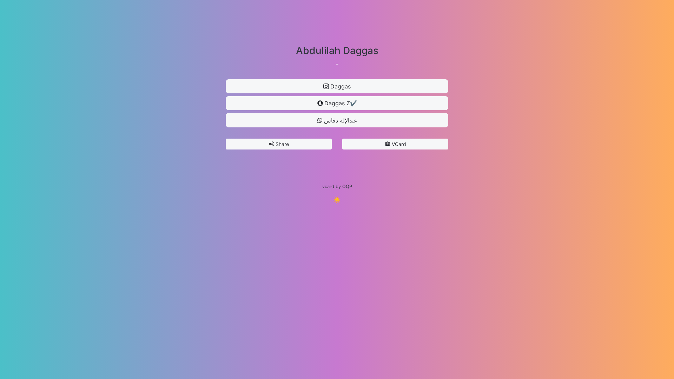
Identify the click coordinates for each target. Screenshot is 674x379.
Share (282, 144)
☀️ (337, 199)
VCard (399, 144)
